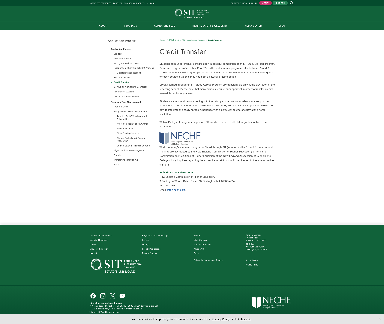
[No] (380, 319)
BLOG (282, 25)
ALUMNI (151, 3)
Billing (116, 164)
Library (145, 244)
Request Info (239, 3)
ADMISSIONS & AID (164, 25)
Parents (117, 155)
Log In (253, 3)
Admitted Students (99, 240)
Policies (145, 240)
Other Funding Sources (128, 133)
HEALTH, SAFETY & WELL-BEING (210, 25)
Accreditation (252, 260)
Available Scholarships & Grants (132, 123)
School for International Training (208, 260)
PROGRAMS (130, 25)
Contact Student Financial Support (133, 145)
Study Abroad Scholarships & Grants (132, 111)
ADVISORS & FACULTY (134, 3)
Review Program (149, 253)
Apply (265, 3)
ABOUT (103, 25)
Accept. (245, 319)
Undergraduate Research (129, 72)
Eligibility (118, 54)
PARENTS (117, 3)
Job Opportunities (202, 244)
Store (196, 253)
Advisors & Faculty (99, 248)
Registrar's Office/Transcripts (155, 235)
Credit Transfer (121, 82)
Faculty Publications (151, 248)
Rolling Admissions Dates (126, 63)
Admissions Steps (122, 58)
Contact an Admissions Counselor (130, 87)
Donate (280, 3)
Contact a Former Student (126, 96)
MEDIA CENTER (253, 25)
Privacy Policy (252, 264)
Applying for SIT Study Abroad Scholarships (132, 118)
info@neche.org (176, 190)
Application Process (196, 40)
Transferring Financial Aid (126, 159)
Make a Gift (199, 248)
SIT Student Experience (101, 235)
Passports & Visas (123, 77)
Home (162, 40)
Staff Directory (200, 240)
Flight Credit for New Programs (129, 150)
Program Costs (121, 106)
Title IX (197, 235)
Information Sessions (124, 91)
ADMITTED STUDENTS (100, 3)
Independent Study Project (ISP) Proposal (134, 68)
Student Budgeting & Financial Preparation (131, 139)
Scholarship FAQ (125, 128)
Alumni (93, 253)
